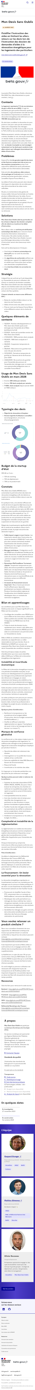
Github (9, 1309)
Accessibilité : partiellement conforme (11, 1383)
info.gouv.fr (5, 1371)
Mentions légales (5, 1380)
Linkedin (3, 1309)
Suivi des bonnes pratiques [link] (15, 1082)
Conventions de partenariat (8, 1348)
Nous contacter (5, 1323)
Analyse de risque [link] (12, 1094)
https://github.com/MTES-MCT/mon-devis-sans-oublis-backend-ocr (16, 1001)
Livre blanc (4, 1329)
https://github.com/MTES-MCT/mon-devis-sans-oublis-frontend (14, 996)
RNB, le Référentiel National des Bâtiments (15, 1216)
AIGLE (16, 1165)
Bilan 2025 (4, 1326)
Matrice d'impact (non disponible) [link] (18, 1092)
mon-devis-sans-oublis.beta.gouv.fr (13, 55)
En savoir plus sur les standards (13, 1070)
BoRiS (23, 1165)
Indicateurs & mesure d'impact (9, 1345)
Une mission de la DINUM (8, 1332)
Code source (10, 1077)
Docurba (14, 1220)
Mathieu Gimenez (12, 1200)
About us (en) (4, 1320)
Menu (32, 2)
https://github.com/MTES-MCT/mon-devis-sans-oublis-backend (17, 990)
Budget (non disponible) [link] (14, 1089)
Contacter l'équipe (12, 1053)
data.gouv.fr (18, 1375)
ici (12, 97)
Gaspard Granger (11, 1156)
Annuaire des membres (7, 1339)
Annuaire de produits (6, 1342)
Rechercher (27, 2)
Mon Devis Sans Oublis (21, 1275)
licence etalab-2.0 (5, 1388)
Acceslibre (8, 1165)
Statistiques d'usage (13, 1080)
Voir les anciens (8, 1289)
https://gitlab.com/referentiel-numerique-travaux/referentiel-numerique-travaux (15, 940)
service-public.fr (15, 1371)
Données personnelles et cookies (19, 1380)
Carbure (7, 1169)
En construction (7, 61)
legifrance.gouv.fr (6, 1375)
